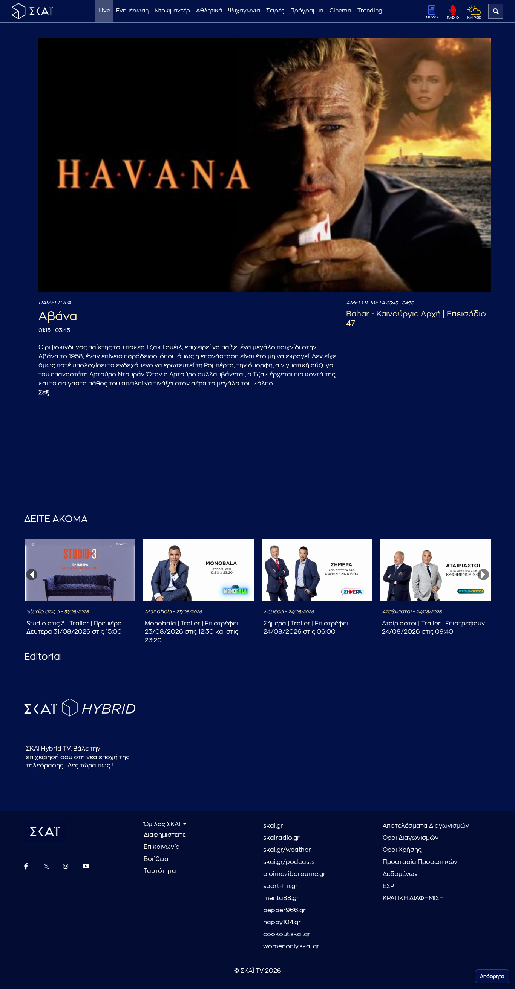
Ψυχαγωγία (244, 11)
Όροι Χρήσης (402, 850)
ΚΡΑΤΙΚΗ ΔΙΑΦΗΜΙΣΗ (413, 898)
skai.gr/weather (287, 850)
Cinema (340, 11)
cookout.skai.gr (286, 934)
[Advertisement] (201, 467)
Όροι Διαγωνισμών (410, 838)
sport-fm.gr (280, 886)
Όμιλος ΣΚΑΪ (163, 824)
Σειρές (275, 11)
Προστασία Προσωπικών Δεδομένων (420, 868)
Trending (369, 11)
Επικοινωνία (162, 847)
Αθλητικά (209, 11)
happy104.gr (282, 922)
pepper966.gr (284, 910)
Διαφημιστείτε (165, 835)
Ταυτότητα (160, 871)
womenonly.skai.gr (291, 946)
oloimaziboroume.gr (294, 874)
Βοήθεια (156, 859)
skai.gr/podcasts (288, 862)
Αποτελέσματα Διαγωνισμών (426, 826)
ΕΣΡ (388, 886)
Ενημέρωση (132, 11)
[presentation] (31, 574)
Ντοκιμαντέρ (172, 11)
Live (104, 11)
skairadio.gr (281, 838)
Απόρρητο (492, 976)
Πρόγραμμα (306, 11)
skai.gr (273, 826)
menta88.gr (281, 898)
